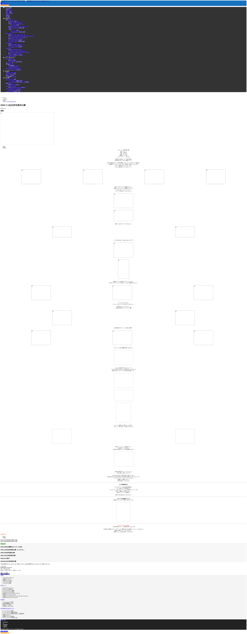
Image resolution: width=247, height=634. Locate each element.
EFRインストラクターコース (15, 53)
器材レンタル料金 (10, 75)
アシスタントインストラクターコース (17, 50)
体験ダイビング (9, 83)
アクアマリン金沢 (7, 583)
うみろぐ (8, 14)
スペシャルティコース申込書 (15, 46)
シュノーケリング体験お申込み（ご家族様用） (19, 81)
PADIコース (7, 18)
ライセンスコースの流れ (8, 591)
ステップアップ (9, 33)
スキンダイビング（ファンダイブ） (14, 68)
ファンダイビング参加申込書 (15, 61)
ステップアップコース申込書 (15, 40)
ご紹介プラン (4, 534)
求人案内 (8, 17)
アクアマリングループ (8, 577)
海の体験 (7, 77)
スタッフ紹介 (9, 11)
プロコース (8, 48)
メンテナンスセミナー (13, 67)
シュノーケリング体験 (11, 79)
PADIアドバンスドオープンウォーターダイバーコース (20, 35)
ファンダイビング (10, 58)
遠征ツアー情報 (12, 60)
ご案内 (9, 29)
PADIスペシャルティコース (14, 44)
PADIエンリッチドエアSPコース (15, 45)
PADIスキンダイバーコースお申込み (16, 87)
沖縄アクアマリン (7, 579)
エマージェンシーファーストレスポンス (17, 37)
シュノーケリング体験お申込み (15, 80)
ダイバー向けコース (9, 57)
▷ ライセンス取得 (5, 5)
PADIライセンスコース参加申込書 (16, 27)
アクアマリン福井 (7, 581)
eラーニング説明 (15, 25)
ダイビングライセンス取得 (123, 525)
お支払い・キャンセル (11, 72)
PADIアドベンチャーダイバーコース (16, 34)
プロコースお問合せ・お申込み (15, 54)
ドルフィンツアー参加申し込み (13, 91)
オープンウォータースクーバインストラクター (19, 52)
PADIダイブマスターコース (14, 49)
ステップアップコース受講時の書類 (16, 41)
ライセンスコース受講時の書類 (18, 31)
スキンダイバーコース (11, 56)
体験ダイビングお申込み (14, 84)
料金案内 (6, 71)
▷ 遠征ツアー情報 (5, 574)
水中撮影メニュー (10, 64)
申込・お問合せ (9, 13)
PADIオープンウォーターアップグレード (17, 26)
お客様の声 (8, 8)
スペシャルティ (9, 42)
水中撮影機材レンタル (13, 65)
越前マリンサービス (7, 580)
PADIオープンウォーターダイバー (16, 23)
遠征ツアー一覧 (9, 63)
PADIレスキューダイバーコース (15, 38)
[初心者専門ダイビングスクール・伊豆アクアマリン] (25, 1)
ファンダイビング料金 (11, 73)
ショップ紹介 (8, 7)
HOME (2, 575)
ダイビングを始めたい (13, 21)
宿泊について (9, 10)
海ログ (2, 110)
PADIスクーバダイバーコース (15, 22)
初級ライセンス (9, 19)
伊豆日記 (8, 15)
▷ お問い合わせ (4, 3)
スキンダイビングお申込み (14, 69)
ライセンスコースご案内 (8, 590)
